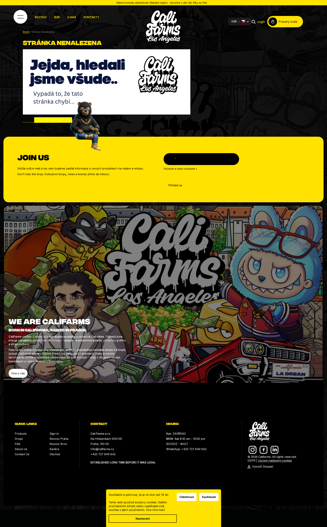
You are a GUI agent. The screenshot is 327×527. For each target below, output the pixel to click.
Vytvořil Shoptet (262, 466)
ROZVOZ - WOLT (177, 444)
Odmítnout (186, 497)
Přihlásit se (175, 185)
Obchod (55, 454)
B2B (57, 17)
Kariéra (54, 449)
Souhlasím (209, 497)
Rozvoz (41, 17)
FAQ (17, 444)
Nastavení (143, 518)
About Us (21, 449)
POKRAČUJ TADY (53, 120)
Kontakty (91, 17)
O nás (71, 17)
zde (168, 510)
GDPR (251, 460)
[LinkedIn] (274, 450)
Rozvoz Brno (58, 444)
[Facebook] (264, 450)
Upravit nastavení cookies (275, 460)
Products (21, 433)
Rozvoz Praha (59, 438)
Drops (19, 438)
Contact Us (22, 454)
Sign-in (54, 433)
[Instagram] (253, 450)
